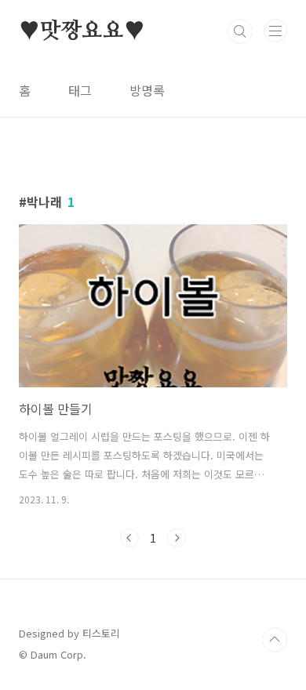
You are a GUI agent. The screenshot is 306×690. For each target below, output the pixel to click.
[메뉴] (275, 30)
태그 (80, 90)
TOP (274, 639)
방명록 (147, 90)
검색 (240, 31)
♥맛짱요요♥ (82, 31)
